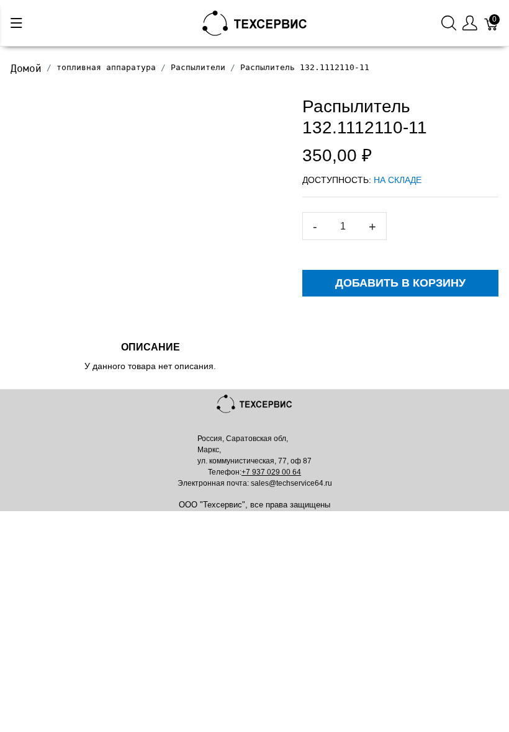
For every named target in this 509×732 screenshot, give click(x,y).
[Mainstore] (254, 22)
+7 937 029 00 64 (271, 472)
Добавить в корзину (400, 283)
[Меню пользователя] (470, 23)
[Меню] (16, 23)
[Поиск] (448, 23)
